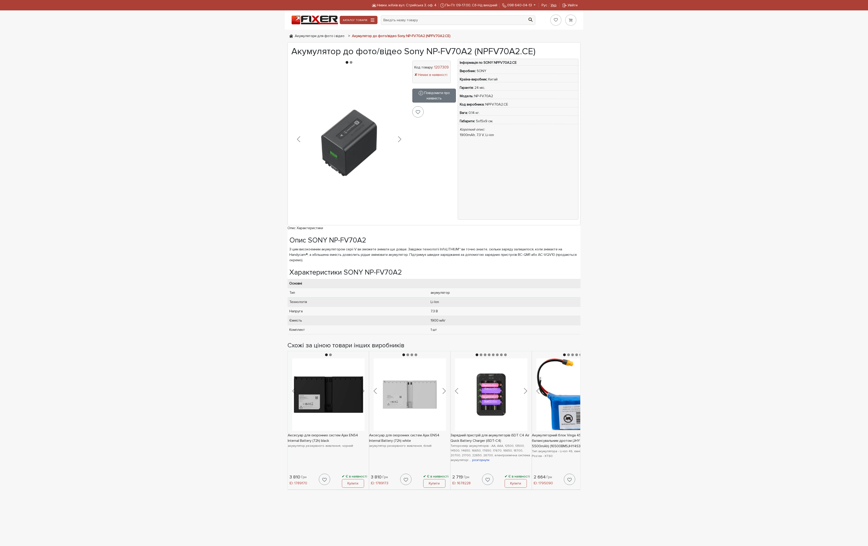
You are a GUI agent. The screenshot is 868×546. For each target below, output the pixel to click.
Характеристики (310, 228)
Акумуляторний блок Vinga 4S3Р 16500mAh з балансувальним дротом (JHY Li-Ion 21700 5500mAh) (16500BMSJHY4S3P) (569, 440)
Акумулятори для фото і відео (319, 36)
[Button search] (530, 19)
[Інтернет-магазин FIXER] (291, 36)
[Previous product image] (298, 139)
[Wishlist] (555, 20)
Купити (352, 483)
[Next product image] (400, 139)
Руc (549, 5)
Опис (292, 228)
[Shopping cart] (570, 20)
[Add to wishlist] (418, 112)
